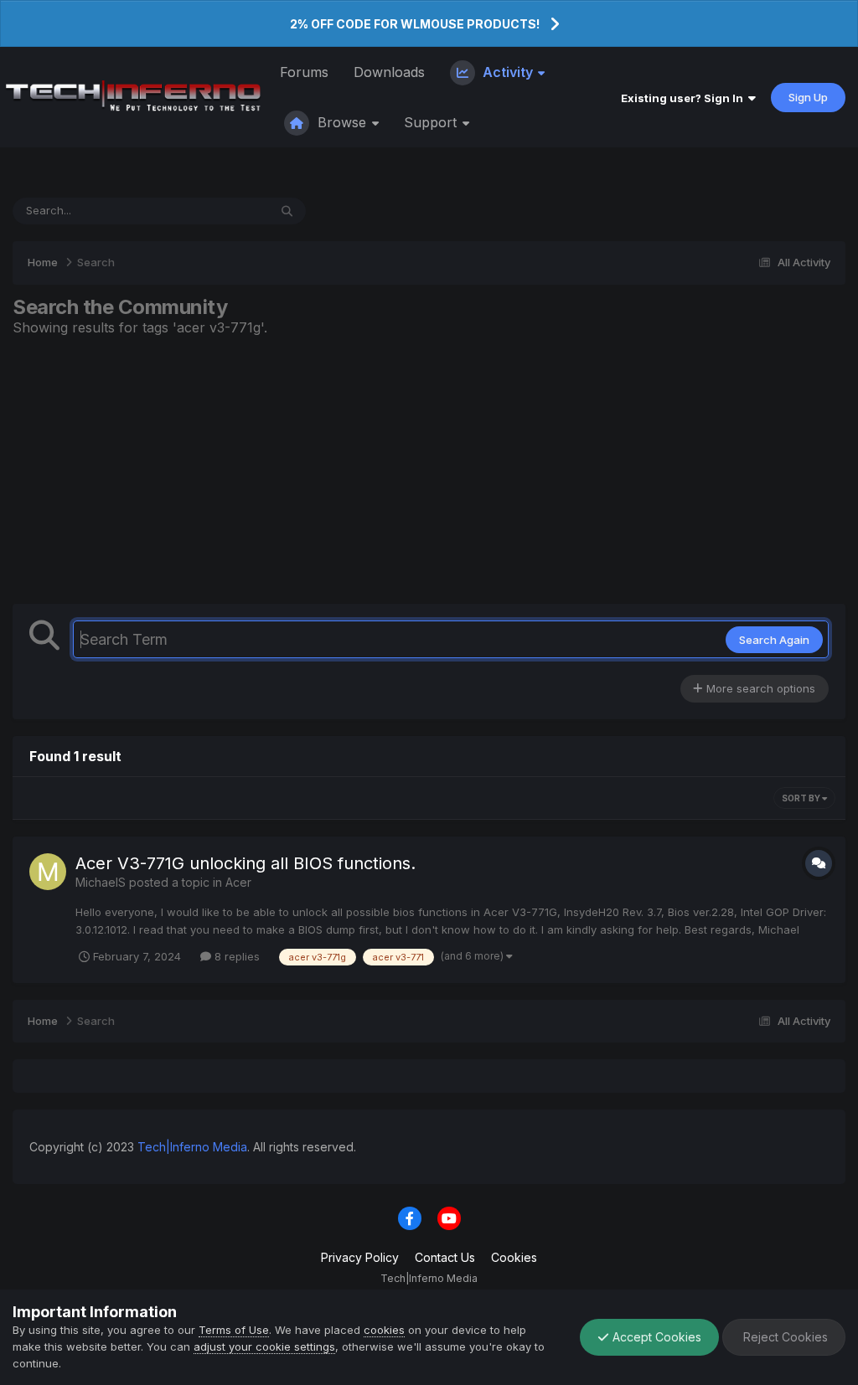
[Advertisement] (429, 470)
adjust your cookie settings (264, 1346)
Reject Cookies (784, 1337)
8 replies (235, 956)
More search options (759, 688)
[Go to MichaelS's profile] (47, 871)
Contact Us (445, 1257)
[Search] (287, 211)
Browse (341, 122)
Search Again (774, 639)
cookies (384, 1329)
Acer (238, 882)
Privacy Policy (360, 1257)
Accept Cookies (655, 1337)
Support (432, 122)
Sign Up (808, 97)
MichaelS (100, 882)
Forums (304, 72)
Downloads (389, 72)
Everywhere (216, 210)
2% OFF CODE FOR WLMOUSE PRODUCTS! (415, 24)
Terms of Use (234, 1329)
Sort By (802, 798)
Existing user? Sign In (684, 98)
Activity (507, 72)
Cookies (514, 1257)
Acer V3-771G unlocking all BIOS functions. (245, 863)
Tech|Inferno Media (192, 1147)
